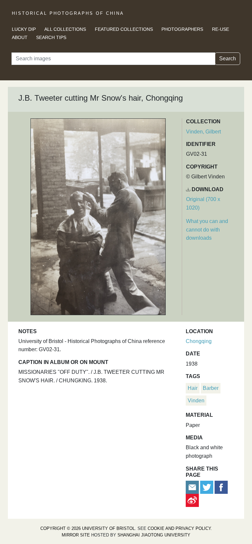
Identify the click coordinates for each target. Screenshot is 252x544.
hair (193, 388)
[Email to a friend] (193, 487)
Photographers (182, 29)
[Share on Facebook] (221, 487)
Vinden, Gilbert (203, 131)
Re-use (220, 29)
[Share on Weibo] (192, 500)
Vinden (196, 400)
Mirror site (76, 535)
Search (227, 58)
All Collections (65, 29)
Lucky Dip (24, 29)
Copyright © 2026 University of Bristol (87, 528)
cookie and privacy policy (179, 528)
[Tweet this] (207, 487)
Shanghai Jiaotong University (153, 535)
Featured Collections (124, 29)
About (20, 37)
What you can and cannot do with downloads (207, 229)
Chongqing (199, 341)
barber (211, 388)
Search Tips (51, 37)
